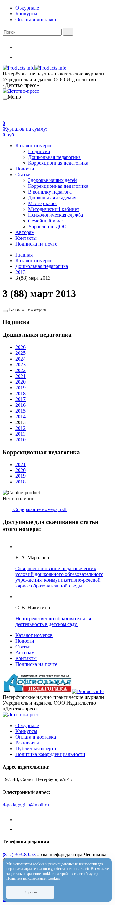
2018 (20, 393)
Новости (24, 168)
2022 (20, 370)
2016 (20, 405)
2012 (20, 428)
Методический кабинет (53, 209)
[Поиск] (68, 32)
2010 (20, 439)
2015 (20, 410)
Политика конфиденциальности (50, 754)
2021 (20, 376)
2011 (20, 434)
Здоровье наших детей (52, 180)
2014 (20, 416)
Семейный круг (45, 220)
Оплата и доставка (35, 19)
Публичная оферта (35, 748)
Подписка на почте (36, 244)
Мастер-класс (42, 203)
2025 (20, 353)
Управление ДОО (47, 226)
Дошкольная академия (52, 197)
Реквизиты (27, 742)
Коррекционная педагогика (58, 163)
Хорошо (30, 892)
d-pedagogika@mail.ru (26, 804)
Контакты (26, 238)
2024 (20, 358)
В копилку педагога (50, 192)
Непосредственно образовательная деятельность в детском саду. (53, 621)
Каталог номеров (34, 145)
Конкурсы (26, 13)
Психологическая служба (55, 215)
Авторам (24, 232)
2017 (20, 399)
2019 (20, 387)
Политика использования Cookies (33, 878)
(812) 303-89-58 (19, 854)
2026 (20, 347)
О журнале (27, 8)
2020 (20, 382)
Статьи (23, 174)
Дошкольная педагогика (54, 157)
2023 (20, 364)
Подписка (39, 151)
